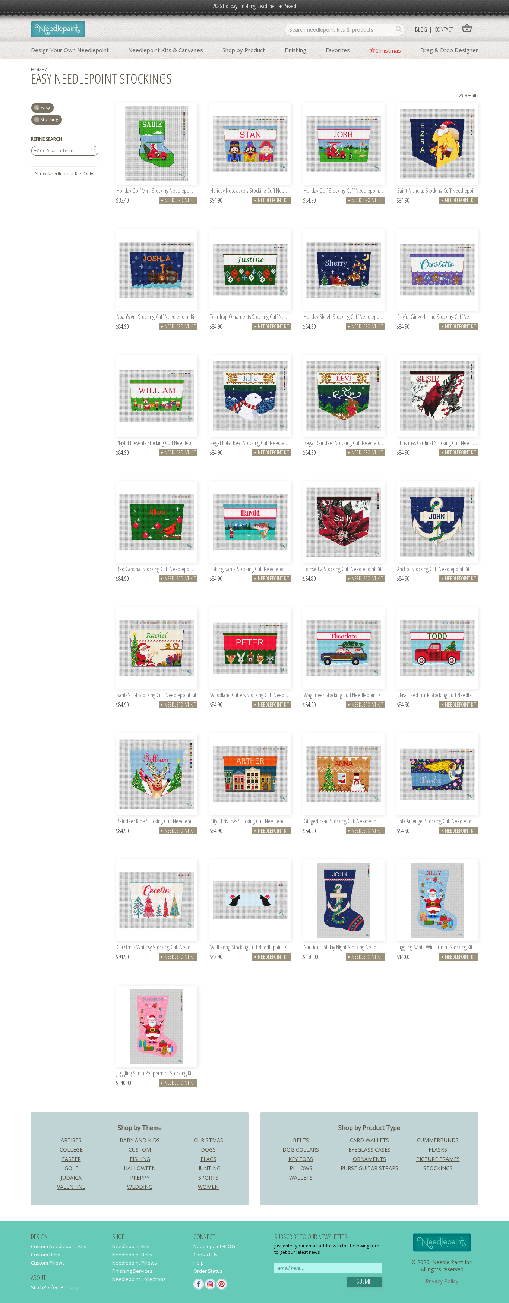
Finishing (295, 50)
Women (208, 1186)
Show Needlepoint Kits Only (64, 173)
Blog (421, 29)
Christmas (388, 50)
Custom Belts (45, 1254)
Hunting (208, 1168)
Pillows (301, 1168)
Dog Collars (300, 1149)
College (71, 1149)
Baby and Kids (140, 1140)
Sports (208, 1177)
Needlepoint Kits (130, 1246)
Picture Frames (438, 1158)
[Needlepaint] (58, 30)
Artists (71, 1140)
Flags (208, 1158)
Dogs (208, 1149)
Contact (443, 29)
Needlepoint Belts (132, 1254)
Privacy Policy (442, 1281)
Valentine (71, 1186)
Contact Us (205, 1254)
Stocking (49, 119)
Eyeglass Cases (369, 1149)
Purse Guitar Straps (369, 1168)
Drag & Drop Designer (449, 50)
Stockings (438, 1168)
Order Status (207, 1271)
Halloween (140, 1168)
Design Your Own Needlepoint (70, 50)
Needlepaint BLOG (214, 1246)
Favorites (338, 50)
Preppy (139, 1177)
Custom (140, 1149)
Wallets (301, 1177)
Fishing (140, 1158)
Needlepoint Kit (178, 200)
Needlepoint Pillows (134, 1262)
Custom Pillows (48, 1262)
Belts (301, 1140)
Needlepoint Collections (139, 1279)
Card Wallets (369, 1140)
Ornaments (369, 1158)
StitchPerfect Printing (54, 1287)
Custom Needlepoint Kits (58, 1246)
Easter (71, 1158)
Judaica (71, 1177)
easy (45, 107)
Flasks (438, 1149)
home (37, 69)
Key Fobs (300, 1158)
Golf (71, 1168)
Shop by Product (243, 50)
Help (198, 1262)
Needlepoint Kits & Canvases (165, 50)
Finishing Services (132, 1271)
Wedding (139, 1186)
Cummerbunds (438, 1140)
